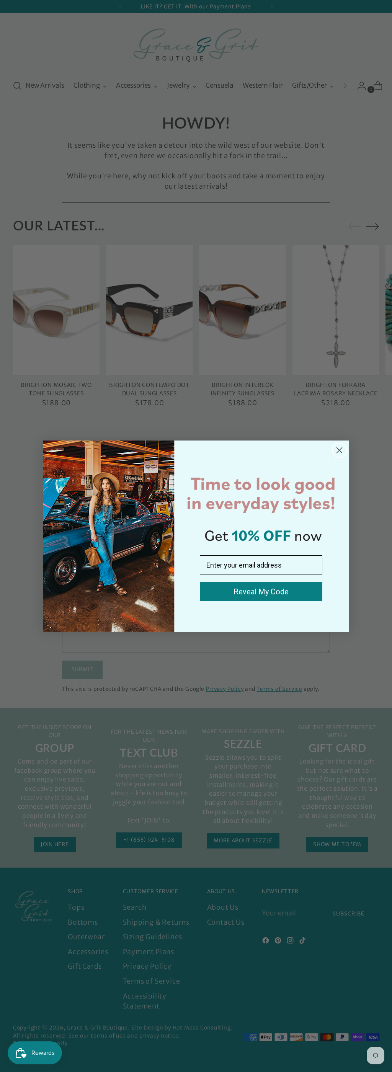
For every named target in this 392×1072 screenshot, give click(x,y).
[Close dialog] (339, 450)
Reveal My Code (261, 591)
